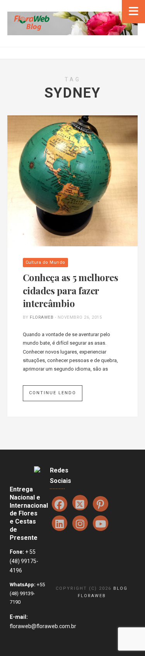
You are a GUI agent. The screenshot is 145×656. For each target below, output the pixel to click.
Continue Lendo (52, 392)
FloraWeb (41, 317)
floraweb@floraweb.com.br (43, 626)
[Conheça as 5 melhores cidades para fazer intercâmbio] (72, 181)
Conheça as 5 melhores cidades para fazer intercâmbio (70, 290)
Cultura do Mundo (45, 262)
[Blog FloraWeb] (72, 23)
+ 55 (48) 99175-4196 (24, 561)
